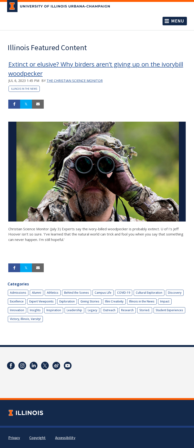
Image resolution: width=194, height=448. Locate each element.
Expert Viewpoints (41, 301)
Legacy (92, 310)
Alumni (36, 293)
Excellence (17, 301)
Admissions (18, 293)
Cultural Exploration (149, 293)
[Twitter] (45, 365)
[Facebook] (11, 365)
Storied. (144, 310)
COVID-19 (123, 293)
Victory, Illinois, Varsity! (25, 319)
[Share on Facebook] (14, 104)
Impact (164, 301)
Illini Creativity (114, 301)
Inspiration (53, 310)
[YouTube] (67, 365)
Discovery (174, 293)
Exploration (67, 301)
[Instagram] (22, 365)
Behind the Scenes (76, 293)
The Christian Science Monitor (75, 80)
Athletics (52, 293)
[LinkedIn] (33, 365)
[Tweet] (26, 104)
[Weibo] (56, 365)
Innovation (17, 310)
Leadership (74, 310)
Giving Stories (89, 301)
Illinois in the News (24, 88)
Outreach (109, 310)
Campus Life (103, 293)
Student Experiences (169, 310)
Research (127, 310)
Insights (35, 310)
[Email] (38, 104)
